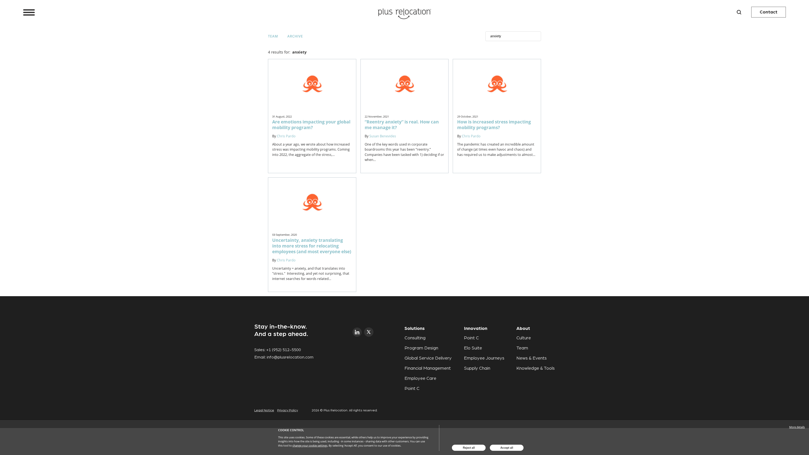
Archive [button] (295, 36)
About (523, 328)
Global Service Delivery (428, 358)
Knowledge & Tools (535, 368)
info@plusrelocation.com (290, 357)
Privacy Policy (287, 410)
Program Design (421, 348)
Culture (523, 338)
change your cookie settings (309, 445)
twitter (369, 332)
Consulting (415, 338)
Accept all (506, 447)
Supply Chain (477, 368)
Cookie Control (291, 430)
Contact (768, 12)
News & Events (531, 358)
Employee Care (420, 378)
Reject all (469, 447)
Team (273, 36)
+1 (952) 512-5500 (283, 350)
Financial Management (427, 368)
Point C (411, 388)
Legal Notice (264, 410)
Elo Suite (473, 348)
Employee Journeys (484, 358)
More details (797, 427)
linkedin (357, 332)
